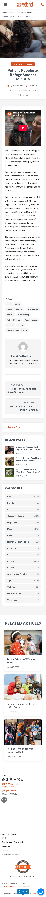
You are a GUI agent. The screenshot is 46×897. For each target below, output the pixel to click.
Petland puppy (31, 320)
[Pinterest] (7, 779)
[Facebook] (3, 779)
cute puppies (32, 309)
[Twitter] (18, 779)
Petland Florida (13, 320)
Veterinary (23, 600)
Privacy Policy (9, 886)
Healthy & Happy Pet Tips (23, 542)
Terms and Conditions (26, 886)
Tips (23, 580)
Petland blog (23, 315)
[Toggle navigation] (5, 4)
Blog (12, 12)
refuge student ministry (17, 330)
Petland (23, 561)
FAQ (4, 838)
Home (4, 12)
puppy (20, 325)
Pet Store (23, 548)
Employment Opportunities (14, 842)
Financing (6, 846)
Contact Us (7, 850)
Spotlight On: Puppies (23, 574)
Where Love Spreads (11, 854)
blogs (17, 304)
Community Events (25, 12)
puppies (10, 325)
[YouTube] (15, 779)
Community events (15, 309)
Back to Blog (14, 427)
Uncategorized (23, 593)
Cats (23, 509)
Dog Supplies (23, 522)
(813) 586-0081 (9, 790)
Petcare (23, 554)
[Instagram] (11, 779)
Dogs (23, 529)
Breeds (23, 503)
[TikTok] (22, 779)
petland (10, 315)
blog (9, 304)
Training (23, 587)
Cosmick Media (36, 893)
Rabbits (23, 567)
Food (23, 535)
